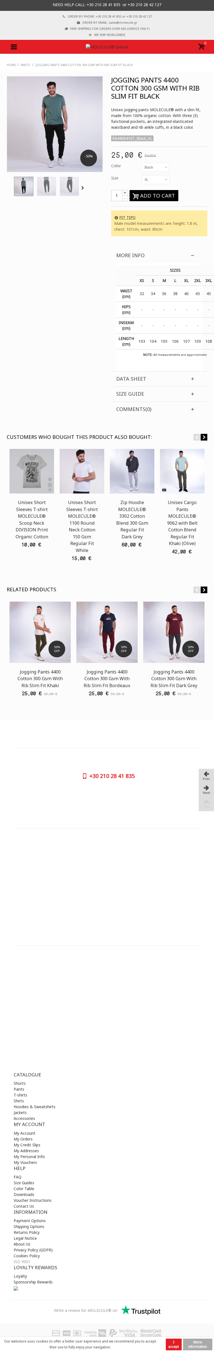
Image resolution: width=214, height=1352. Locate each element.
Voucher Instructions (33, 1200)
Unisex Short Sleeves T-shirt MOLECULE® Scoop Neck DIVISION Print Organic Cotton (32, 519)
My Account (24, 1133)
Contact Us (24, 1206)
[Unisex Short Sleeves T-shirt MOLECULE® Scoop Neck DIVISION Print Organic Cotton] (31, 471)
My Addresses (26, 1150)
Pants (19, 1089)
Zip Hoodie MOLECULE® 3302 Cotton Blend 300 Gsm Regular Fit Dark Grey (132, 519)
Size (115, 178)
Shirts (19, 1100)
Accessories (24, 1118)
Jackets (20, 1112)
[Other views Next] (83, 188)
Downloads (24, 1194)
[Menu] (14, 47)
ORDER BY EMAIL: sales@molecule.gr (109, 22)
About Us (22, 1244)
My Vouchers (25, 1162)
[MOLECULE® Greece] (107, 46)
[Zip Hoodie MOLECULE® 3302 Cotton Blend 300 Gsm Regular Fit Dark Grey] (132, 471)
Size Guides (24, 1182)
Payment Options (30, 1220)
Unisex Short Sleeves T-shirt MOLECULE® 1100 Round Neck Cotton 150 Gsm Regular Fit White (82, 526)
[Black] (23, 186)
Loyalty (20, 1276)
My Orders (23, 1139)
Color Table (24, 1188)
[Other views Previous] (9, 188)
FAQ (17, 1177)
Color (116, 165)
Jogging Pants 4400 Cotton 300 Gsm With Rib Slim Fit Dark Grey (173, 679)
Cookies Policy (27, 1255)
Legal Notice (25, 1238)
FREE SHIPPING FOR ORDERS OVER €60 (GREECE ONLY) (109, 28)
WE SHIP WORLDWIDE (109, 35)
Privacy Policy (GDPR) (33, 1250)
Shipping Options (29, 1226)
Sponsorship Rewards (33, 1282)
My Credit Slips (27, 1144)
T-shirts (20, 1095)
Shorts (20, 1083)
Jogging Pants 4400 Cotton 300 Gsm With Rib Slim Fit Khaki (40, 679)
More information (197, 1344)
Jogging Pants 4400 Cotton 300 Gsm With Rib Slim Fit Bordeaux (107, 679)
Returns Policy (27, 1232)
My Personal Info (29, 1156)
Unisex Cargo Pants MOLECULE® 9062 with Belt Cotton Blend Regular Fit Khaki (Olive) (182, 522)
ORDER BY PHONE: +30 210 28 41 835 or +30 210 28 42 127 (110, 16)
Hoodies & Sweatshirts (34, 1106)
